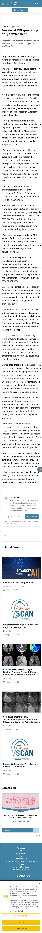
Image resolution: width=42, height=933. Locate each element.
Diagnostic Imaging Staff (15, 586)
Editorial (21, 856)
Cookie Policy (19, 911)
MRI (4, 536)
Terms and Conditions (21, 867)
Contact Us (21, 853)
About (21, 850)
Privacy (21, 864)
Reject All (21, 922)
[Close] (39, 883)
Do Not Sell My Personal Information (21, 861)
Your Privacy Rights (21, 869)
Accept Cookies (21, 929)
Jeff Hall (9, 631)
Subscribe (30, 516)
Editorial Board (21, 859)
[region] (21, 906)
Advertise (21, 848)
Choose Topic (19, 10)
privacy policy (12, 523)
